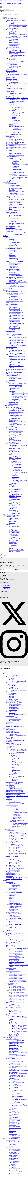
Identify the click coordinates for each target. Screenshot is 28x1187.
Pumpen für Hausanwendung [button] (14, 334)
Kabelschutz (12, 537)
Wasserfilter (9, 150)
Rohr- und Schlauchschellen (13, 865)
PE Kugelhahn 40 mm (15, 434)
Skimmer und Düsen (14, 259)
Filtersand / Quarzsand (15, 263)
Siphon (11, 508)
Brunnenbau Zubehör (11, 71)
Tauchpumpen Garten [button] (12, 305)
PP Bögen (11, 23)
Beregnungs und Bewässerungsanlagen (10, 3)
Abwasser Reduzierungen (12, 692)
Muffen (14, 117)
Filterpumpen (12, 285)
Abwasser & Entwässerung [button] (10, 18)
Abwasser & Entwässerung (10, 673)
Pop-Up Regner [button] (10, 136)
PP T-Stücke (12, 60)
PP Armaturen (12, 755)
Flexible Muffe (13, 31)
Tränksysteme (12, 821)
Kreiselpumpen (10, 302)
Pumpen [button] (5, 290)
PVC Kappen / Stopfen (15, 458)
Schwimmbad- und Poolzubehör (14, 919)
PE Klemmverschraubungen (16, 101)
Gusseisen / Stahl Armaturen (16, 194)
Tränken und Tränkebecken (19, 177)
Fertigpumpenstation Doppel (16, 340)
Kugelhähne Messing (14, 202)
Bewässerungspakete (11, 79)
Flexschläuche (13, 193)
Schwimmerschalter (14, 321)
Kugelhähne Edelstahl (15, 201)
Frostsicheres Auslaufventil (16, 199)
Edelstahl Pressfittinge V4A (16, 410)
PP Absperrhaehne (17, 107)
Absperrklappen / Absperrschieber (18, 445)
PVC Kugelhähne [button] (13, 461)
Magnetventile (10, 743)
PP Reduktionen (13, 39)
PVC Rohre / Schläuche (15, 488)
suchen (2, 11)
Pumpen (5, 932)
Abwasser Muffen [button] (11, 29)
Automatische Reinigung (15, 271)
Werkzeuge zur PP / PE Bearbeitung (15, 441)
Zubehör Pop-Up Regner (15, 139)
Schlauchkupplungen (14, 551)
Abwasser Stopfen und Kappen (14, 702)
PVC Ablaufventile (14, 451)
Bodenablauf (9, 69)
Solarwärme (12, 883)
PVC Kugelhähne (13, 1088)
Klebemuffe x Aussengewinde (16, 477)
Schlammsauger (13, 377)
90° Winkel (15, 128)
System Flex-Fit (13, 1134)
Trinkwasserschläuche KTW (16, 550)
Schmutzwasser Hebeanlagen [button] (14, 355)
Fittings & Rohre (7, 1037)
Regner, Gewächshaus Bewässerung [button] (15, 133)
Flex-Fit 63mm (16, 513)
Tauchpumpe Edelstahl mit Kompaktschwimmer (16, 312)
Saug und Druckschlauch (15, 546)
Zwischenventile (13, 218)
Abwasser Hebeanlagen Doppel (17, 351)
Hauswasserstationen (11, 347)
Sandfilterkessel (13, 267)
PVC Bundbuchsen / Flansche (17, 454)
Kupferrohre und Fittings (15, 415)
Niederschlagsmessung (15, 153)
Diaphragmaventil (17, 470)
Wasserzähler (9, 231)
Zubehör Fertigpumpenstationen (17, 345)
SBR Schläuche (13, 548)
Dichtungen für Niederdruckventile (18, 99)
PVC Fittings (12, 125)
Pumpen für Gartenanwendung (14, 935)
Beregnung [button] (6, 76)
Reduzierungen (16, 120)
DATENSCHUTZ (7, 588)
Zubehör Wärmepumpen (15, 247)
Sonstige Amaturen (17, 109)
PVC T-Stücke (13, 500)
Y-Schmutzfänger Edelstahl (16, 191)
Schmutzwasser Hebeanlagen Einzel (18, 995)
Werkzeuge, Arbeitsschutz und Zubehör (16, 232)
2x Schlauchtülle (16, 467)
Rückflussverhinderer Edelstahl (17, 186)
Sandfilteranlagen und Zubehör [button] (14, 261)
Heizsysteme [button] (9, 237)
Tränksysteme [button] (12, 174)
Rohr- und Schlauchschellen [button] (13, 220)
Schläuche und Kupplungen (10, 1138)
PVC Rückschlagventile (15, 494)
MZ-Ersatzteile (16, 171)
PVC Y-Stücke (13, 507)
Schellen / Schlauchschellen (16, 223)
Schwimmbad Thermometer (16, 280)
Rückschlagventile (14, 217)
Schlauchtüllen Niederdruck (16, 776)
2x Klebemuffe (16, 466)
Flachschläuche (13, 534)
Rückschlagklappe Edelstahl (16, 188)
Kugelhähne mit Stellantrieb (16, 206)
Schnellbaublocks (13, 258)
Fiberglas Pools (13, 252)
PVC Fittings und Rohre (12, 1072)
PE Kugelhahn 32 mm (15, 432)
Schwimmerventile (14, 402)
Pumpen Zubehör (10, 1014)
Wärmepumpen (13, 244)
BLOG (4, 594)
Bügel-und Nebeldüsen (15, 134)
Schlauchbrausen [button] (10, 516)
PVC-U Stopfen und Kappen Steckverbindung (16, 55)
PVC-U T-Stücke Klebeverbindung (18, 61)
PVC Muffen (12, 483)
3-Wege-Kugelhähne (17, 469)
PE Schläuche (12, 542)
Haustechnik (6, 829)
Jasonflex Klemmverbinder (16, 447)
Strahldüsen (12, 523)
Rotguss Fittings (13, 420)
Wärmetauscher (13, 245)
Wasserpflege (9, 288)
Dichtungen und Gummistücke (16, 160)
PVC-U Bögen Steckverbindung (17, 26)
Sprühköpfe (12, 137)
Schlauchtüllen (13, 278)
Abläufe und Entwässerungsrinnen (15, 20)
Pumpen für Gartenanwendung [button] (14, 293)
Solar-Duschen (16, 242)
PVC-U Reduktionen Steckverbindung (14, 44)
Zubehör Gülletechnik (18, 172)
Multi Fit (8, 96)
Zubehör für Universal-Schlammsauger (15, 379)
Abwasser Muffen (10, 684)
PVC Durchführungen (15, 456)
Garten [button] (8, 152)
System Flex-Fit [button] (13, 510)
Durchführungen (10, 72)
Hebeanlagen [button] (9, 348)
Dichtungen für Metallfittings (17, 409)
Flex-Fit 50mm (16, 512)
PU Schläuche (13, 543)
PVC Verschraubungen (15, 504)
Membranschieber (17, 481)
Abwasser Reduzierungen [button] (13, 37)
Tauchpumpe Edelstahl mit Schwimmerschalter (16, 316)
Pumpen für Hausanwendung (13, 971)
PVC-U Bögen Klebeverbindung (18, 25)
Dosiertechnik (10, 85)
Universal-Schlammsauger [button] (13, 375)
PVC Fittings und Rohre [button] (12, 443)
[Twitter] (14, 627)
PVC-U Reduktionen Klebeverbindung (14, 41)
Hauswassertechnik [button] (11, 183)
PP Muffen (12, 33)
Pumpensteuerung (14, 388)
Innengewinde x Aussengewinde (16, 474)
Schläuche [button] (8, 524)
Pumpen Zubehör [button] (10, 382)
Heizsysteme (9, 882)
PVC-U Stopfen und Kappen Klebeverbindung (16, 52)
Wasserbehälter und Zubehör (14, 229)
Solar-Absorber (16, 240)
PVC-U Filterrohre (14, 68)
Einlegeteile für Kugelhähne (19, 472)
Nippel (14, 118)
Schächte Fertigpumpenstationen (18, 344)
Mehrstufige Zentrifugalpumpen (14, 372)
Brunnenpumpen (13, 294)
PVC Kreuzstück (13, 459)
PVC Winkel (12, 505)
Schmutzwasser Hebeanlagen (13, 990)
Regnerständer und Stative (13, 145)
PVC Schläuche (13, 545)
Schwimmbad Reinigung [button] (12, 269)
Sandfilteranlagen (13, 266)
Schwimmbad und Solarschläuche (18, 282)
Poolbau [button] (5, 236)
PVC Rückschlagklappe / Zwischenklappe (16, 492)
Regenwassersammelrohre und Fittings (16, 74)
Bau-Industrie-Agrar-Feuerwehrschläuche (14, 526)
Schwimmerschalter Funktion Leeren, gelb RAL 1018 (20, 396)
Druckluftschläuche (14, 531)
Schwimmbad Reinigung (12, 912)
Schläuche (8, 1147)
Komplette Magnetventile (16, 93)
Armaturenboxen (10, 77)
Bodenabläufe (12, 250)
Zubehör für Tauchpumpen (16, 329)
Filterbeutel (12, 272)
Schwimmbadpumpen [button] (12, 283)
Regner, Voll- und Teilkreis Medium (16, 144)
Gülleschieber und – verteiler (20, 164)
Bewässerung (12, 529)
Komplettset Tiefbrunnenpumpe (14, 301)
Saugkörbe (12, 190)
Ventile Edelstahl (10, 228)
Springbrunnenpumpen (12, 304)
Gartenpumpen (13, 296)
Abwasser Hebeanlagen (15, 350)
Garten (8, 800)
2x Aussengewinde (17, 462)
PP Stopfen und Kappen (15, 50)
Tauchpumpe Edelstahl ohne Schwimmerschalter (16, 319)
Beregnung (6, 728)
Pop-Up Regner (10, 785)
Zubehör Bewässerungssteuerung (18, 83)
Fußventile (12, 213)
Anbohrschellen (13, 429)
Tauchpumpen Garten (11, 947)
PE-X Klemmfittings (14, 418)
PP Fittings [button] (12, 110)
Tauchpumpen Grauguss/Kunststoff (14, 308)
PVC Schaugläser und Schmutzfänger (15, 496)
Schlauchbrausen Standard (16, 520)
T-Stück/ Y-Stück (16, 131)
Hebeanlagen (9, 984)
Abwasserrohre (10, 716)
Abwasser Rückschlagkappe (13, 47)
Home (4, 17)
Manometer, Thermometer (13, 210)
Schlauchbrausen (10, 1140)
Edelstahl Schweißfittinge (16, 412)
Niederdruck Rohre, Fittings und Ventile (16, 749)
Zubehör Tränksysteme (18, 178)
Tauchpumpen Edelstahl (15, 310)
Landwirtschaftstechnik (12, 805)
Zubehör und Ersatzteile (15, 275)
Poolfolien (12, 255)
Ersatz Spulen (12, 95)
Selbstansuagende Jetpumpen (14, 374)
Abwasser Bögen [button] (10, 22)
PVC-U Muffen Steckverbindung (18, 36)
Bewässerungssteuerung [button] (12, 80)
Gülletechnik (12, 806)
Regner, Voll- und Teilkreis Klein (15, 142)
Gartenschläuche (13, 535)
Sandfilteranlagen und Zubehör (14, 904)
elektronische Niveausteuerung (17, 383)
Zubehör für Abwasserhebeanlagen (15, 369)
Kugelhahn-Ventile (11, 842)
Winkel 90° (15, 123)
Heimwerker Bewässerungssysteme (15, 88)
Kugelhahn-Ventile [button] (11, 196)
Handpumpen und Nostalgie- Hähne (15, 299)
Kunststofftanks (10, 90)
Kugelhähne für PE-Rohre (16, 431)
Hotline (5, 14)
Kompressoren (10, 370)
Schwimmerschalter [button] (14, 391)
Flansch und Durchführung (19, 112)
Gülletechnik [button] (12, 158)
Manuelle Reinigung (14, 274)
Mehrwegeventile (13, 264)
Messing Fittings (13, 416)
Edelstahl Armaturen (14, 185)
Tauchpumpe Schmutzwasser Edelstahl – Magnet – (17, 323)
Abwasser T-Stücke (11, 711)
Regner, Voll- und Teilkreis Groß (15, 140)
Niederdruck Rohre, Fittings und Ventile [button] (17, 98)
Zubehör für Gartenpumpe (16, 298)
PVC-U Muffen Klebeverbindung (18, 34)
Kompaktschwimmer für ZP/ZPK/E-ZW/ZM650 (15, 385)
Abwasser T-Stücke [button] (11, 58)
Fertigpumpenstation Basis (16, 339)
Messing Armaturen (11, 858)
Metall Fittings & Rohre (12, 1039)
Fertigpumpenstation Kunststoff (17, 337)
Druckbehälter (13, 336)
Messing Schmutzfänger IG (16, 215)
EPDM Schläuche (14, 532)
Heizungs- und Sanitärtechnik (14, 234)
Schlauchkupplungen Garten (16, 155)
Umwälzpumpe (10, 332)
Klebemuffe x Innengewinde (19, 480)
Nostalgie (11, 180)
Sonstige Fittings (16, 121)
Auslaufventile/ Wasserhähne (17, 198)
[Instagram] (14, 660)
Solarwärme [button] (12, 239)
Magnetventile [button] (10, 91)
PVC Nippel (12, 485)
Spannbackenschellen (15, 225)
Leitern (11, 253)
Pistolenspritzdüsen (14, 518)
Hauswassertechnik (11, 830)
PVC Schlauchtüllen (14, 499)
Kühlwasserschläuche (15, 539)
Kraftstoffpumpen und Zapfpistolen (15, 291)
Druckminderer (10, 87)
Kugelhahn (15, 106)
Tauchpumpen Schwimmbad (16, 286)
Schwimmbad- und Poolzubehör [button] (14, 277)
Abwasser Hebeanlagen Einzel (17, 353)
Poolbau (5, 880)
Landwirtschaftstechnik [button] (12, 156)
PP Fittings (12, 761)
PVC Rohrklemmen (14, 489)
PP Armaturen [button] (13, 104)
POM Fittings (12, 102)
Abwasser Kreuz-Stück (12, 28)
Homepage (25, 566)
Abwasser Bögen (10, 676)
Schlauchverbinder (17, 129)
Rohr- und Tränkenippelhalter (20, 175)
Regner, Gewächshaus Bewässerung (15, 782)
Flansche (14, 163)
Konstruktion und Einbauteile (14, 892)
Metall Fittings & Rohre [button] (12, 407)
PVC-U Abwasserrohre (15, 66)
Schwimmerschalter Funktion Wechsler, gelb (20, 400)
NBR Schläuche (13, 540)
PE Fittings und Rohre (12, 1058)
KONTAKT (6, 585)
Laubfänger (12, 450)
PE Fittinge (12, 439)
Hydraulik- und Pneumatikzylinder (17, 168)
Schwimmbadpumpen (11, 925)
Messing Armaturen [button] (11, 212)
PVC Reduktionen (14, 486)
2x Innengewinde (16, 464)
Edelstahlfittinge (13, 413)
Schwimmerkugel (13, 389)
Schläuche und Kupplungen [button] (11, 515)
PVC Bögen (12, 453)
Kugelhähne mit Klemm (15, 204)
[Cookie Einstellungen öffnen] (11, 1186)
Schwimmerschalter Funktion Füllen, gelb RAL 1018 (20, 393)
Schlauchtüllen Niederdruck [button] (16, 126)
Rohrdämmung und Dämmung (14, 226)
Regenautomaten (13, 82)
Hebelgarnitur (15, 166)
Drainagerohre (13, 64)
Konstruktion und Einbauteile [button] (14, 248)
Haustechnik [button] (6, 182)
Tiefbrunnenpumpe (11, 331)
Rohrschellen (12, 221)
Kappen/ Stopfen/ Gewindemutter (16, 114)
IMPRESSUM (6, 587)
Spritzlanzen (12, 521)
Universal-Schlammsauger (13, 1008)
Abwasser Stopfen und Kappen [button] (14, 48)
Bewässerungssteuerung (12, 732)
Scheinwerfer (12, 256)
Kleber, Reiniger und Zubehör (17, 448)
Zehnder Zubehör (13, 404)
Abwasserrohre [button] (10, 63)
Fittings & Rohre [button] (8, 405)
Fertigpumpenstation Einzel (16, 342)
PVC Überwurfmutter (15, 502)
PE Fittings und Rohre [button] (12, 428)
